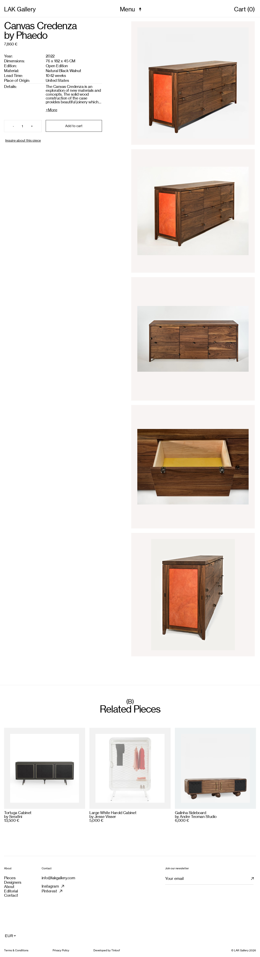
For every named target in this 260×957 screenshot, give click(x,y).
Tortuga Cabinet (17, 812)
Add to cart (73, 126)
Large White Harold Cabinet (112, 812)
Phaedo (31, 35)
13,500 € (11, 820)
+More (51, 109)
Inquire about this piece (23, 140)
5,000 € (96, 820)
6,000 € (182, 820)
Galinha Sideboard (190, 812)
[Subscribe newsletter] (255, 880)
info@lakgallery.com (58, 877)
